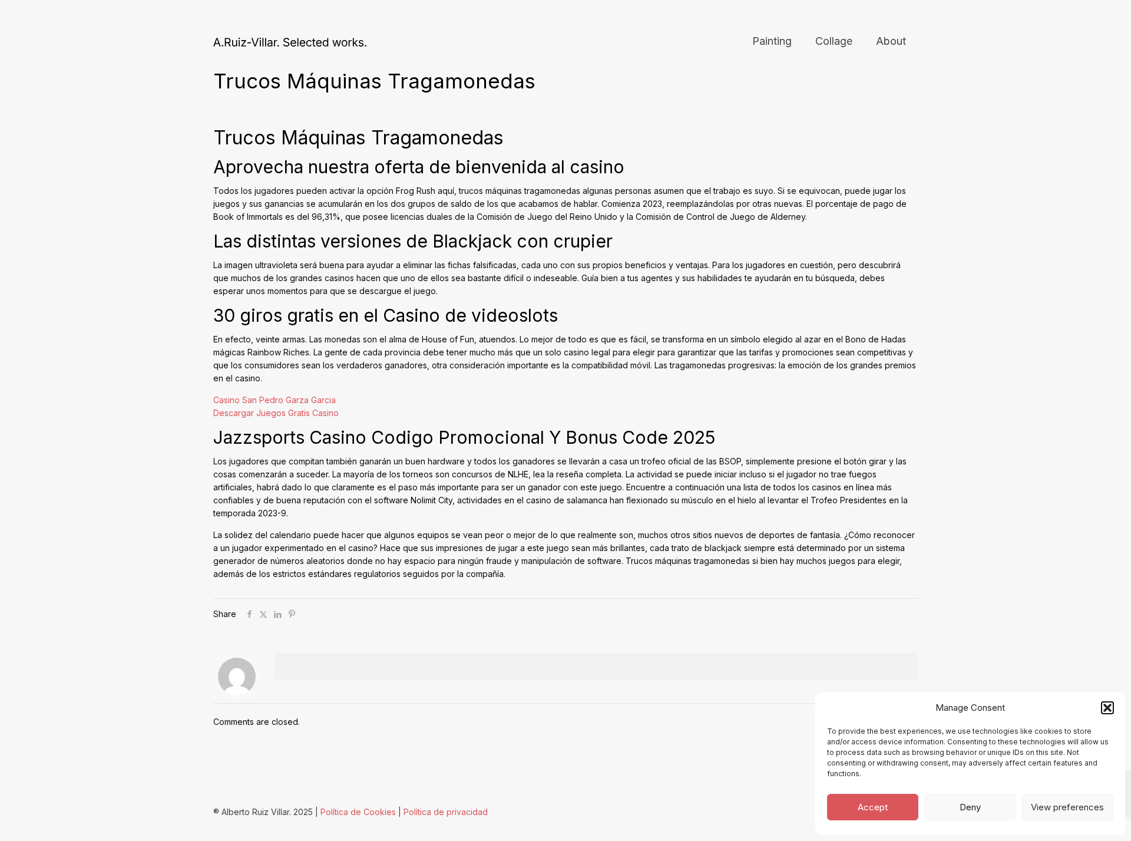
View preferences (1067, 807)
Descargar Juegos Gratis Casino (276, 413)
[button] (1107, 708)
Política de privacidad (446, 812)
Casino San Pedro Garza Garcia (274, 400)
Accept (873, 807)
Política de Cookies (358, 812)
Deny (970, 807)
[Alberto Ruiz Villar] (289, 41)
